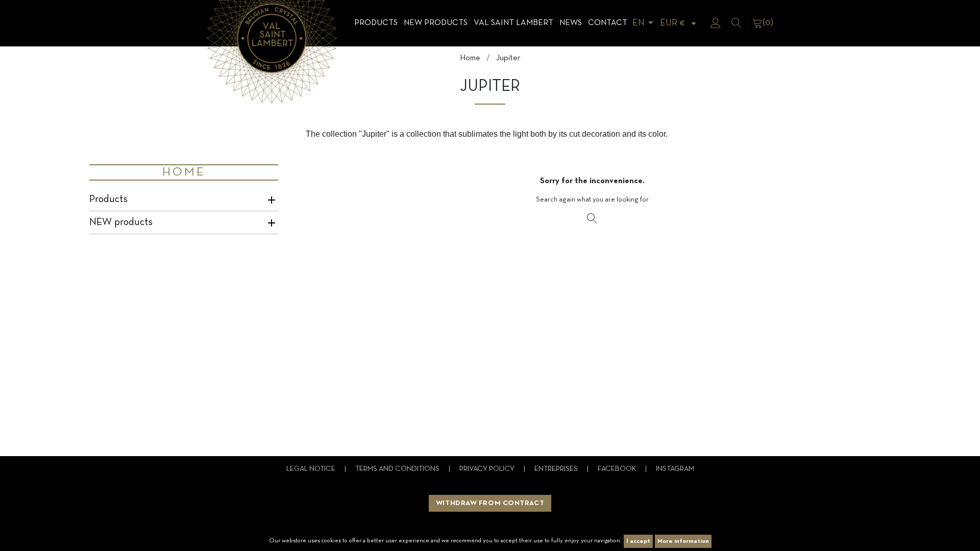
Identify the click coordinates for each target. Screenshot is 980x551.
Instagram (675, 469)
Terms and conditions (398, 469)
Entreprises (556, 469)
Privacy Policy (487, 469)
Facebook (618, 469)
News (570, 23)
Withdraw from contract (490, 503)
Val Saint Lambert (513, 23)
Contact (607, 23)
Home (184, 172)
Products (376, 23)
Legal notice (311, 469)
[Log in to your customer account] (715, 23)
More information (683, 541)
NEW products (436, 23)
